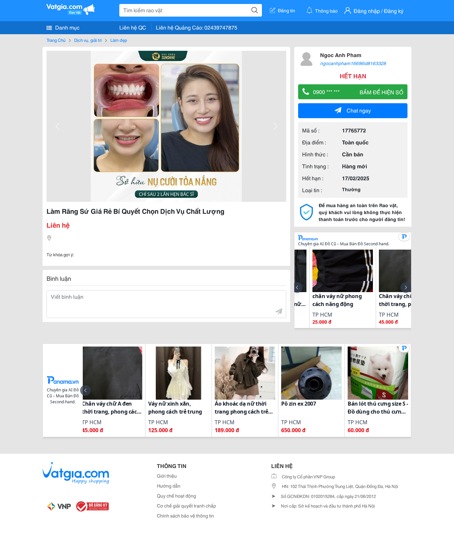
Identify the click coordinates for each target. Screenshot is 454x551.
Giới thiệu (167, 475)
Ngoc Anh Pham (340, 54)
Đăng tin (286, 10)
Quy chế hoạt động (176, 495)
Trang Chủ (56, 40)
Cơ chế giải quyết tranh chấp (186, 505)
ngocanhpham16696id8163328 (353, 63)
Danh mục (66, 27)
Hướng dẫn (168, 485)
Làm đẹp (118, 40)
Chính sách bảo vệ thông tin (185, 515)
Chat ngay (359, 110)
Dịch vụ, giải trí (88, 40)
